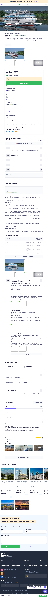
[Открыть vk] (14, 585)
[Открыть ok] (24, 585)
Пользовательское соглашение (7, 590)
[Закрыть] (41, 148)
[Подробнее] (19, 33)
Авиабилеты (26, 560)
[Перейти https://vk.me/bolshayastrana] (7, 131)
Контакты (41, 562)
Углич (14, 28)
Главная (6, 8)
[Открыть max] (42, 585)
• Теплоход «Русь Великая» (16, 187)
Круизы (11, 8)
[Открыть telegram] (5, 585)
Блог (13, 560)
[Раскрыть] (41, 155)
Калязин (18, 28)
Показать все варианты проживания (23, 256)
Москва (11, 28)
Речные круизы (18, 8)
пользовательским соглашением (26, 547)
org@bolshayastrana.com (34, 572)
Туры (2, 560)
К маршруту (9, 111)
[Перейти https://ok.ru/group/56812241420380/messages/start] (16, 131)
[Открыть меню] (2, 4)
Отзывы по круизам (43, 565)
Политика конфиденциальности (21, 590)
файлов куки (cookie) (37, 587)
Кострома (7, 28)
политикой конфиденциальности (32, 546)
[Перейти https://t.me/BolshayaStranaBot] (13, 131)
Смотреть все (40, 140)
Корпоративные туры (5, 565)
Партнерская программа (29, 562)
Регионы (2, 562)
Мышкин (22, 28)
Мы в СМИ (13, 562)
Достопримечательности (16, 565)
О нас (40, 560)
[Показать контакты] (46, 4)
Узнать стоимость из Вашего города (13, 370)
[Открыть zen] (33, 585)
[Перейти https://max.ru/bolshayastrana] (10, 131)
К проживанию (9, 99)
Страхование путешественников (30, 565)
